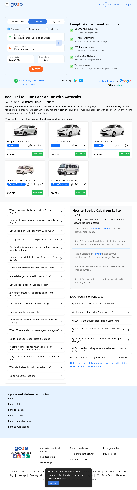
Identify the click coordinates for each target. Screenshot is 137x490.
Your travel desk (80, 448)
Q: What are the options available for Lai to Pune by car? (98, 330)
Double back (109, 453)
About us (34, 471)
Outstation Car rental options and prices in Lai (93, 363)
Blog (24, 471)
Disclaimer (110, 471)
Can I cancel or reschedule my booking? (29, 303)
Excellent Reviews (106, 81)
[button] (7, 5)
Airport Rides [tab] (18, 21)
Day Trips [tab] (56, 21)
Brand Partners (79, 459)
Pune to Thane (15, 415)
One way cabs (37, 475)
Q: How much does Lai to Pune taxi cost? (92, 312)
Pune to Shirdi (15, 404)
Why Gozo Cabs (104, 475)
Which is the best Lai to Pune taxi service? (30, 367)
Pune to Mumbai (16, 398)
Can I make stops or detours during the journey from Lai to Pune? (33, 248)
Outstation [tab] (38, 21)
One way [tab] (15, 29)
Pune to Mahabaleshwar (20, 421)
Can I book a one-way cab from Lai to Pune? (31, 230)
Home (15, 471)
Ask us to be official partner (50, 450)
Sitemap (21, 475)
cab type (96, 253)
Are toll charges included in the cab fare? (30, 276)
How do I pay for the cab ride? (24, 311)
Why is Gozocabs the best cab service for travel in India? (34, 358)
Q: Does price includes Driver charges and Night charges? (96, 340)
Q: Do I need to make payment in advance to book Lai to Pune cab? (99, 350)
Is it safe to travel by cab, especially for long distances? (31, 294)
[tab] (16, 29)
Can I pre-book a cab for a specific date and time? (34, 239)
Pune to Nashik (16, 409)
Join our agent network (83, 453)
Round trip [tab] (34, 29)
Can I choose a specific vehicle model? (28, 284)
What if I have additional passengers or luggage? (34, 330)
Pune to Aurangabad (18, 426)
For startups (46, 462)
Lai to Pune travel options (22, 375)
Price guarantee (111, 448)
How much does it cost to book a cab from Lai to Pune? (34, 221)
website (95, 228)
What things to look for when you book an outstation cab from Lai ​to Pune (30, 348)
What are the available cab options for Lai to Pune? (31, 212)
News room (122, 475)
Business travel (48, 456)
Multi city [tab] (53, 29)
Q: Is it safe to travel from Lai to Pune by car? (94, 303)
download (107, 228)
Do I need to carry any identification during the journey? (33, 321)
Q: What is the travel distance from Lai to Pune (95, 320)
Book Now (37, 153)
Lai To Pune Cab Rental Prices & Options (29, 338)
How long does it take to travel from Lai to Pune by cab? (33, 258)
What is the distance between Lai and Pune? (31, 267)
